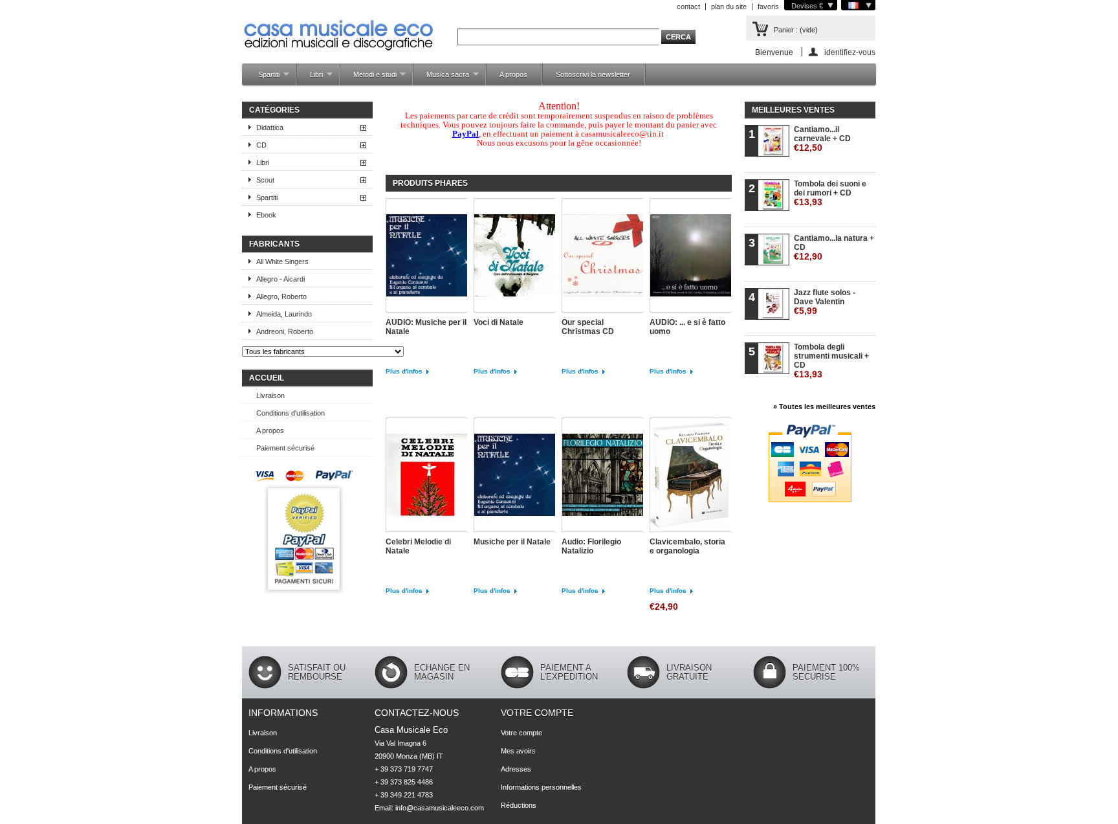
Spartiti (262, 78)
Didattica (269, 127)
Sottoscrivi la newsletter (593, 74)
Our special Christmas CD (588, 327)
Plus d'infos (404, 371)
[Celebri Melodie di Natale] (426, 476)
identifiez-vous (849, 52)
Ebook (266, 215)
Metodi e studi (368, 78)
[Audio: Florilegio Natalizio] (602, 476)
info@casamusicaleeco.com (439, 808)
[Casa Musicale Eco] (339, 27)
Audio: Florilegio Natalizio (591, 546)
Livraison (270, 395)
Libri (310, 78)
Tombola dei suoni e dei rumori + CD (830, 193)
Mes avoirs (518, 751)
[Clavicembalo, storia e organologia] (690, 476)
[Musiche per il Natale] (514, 476)
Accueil (266, 378)
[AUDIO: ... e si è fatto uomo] (690, 256)
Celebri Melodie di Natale (418, 546)
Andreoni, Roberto (284, 331)
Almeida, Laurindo (284, 314)
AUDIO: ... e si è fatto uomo (687, 327)
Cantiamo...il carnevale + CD (822, 139)
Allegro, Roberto (281, 296)
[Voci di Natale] (514, 256)
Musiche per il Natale (512, 541)
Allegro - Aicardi (280, 279)
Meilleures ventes (793, 110)
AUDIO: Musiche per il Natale (426, 327)
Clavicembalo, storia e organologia (687, 546)
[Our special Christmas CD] (602, 256)
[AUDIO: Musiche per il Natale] (426, 256)
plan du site (729, 6)
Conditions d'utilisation (290, 413)
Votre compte (537, 712)
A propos (513, 74)
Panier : (786, 30)
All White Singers (282, 261)
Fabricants (274, 244)
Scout (265, 180)
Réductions (518, 805)
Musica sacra (441, 78)
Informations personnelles (541, 787)
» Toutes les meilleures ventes (824, 406)
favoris (768, 6)
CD (261, 145)
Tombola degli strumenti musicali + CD (831, 360)
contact (688, 6)
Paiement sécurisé (285, 448)
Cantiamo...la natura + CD (834, 248)
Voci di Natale (498, 322)
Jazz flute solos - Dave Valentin (824, 302)
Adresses (516, 769)
